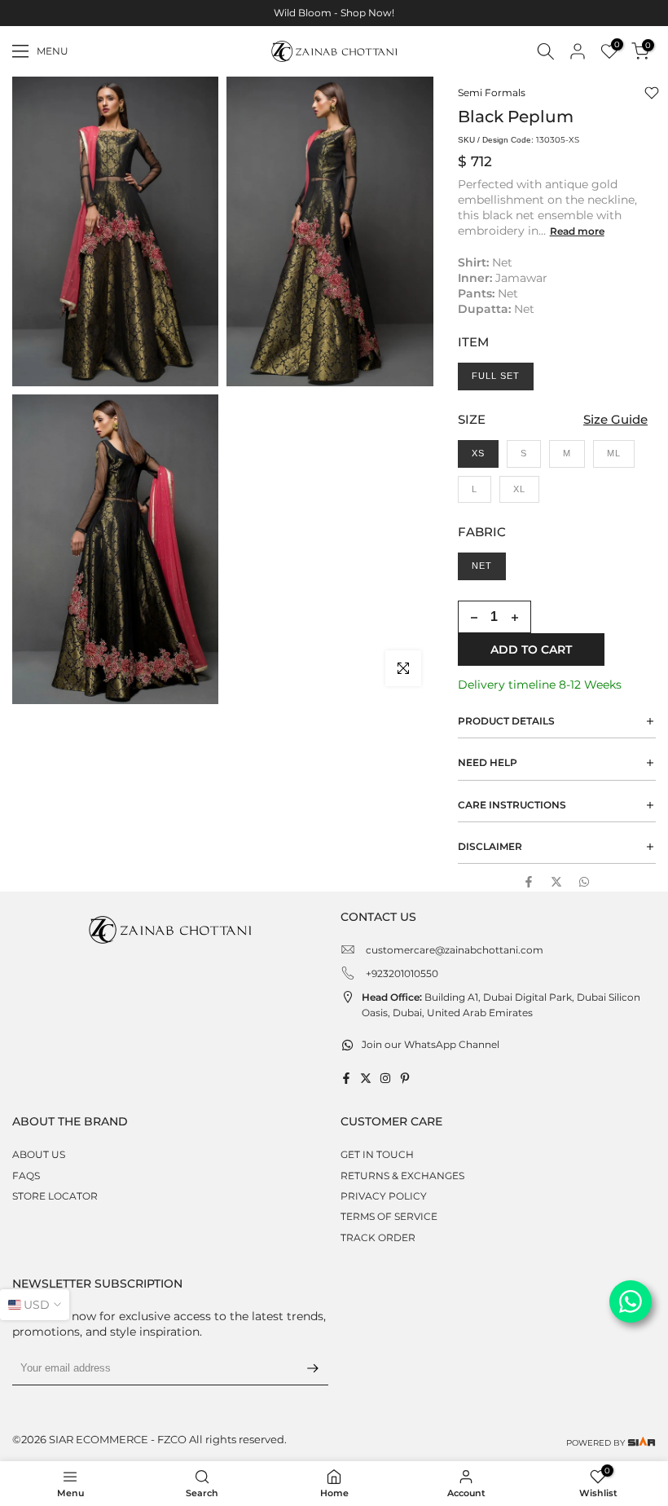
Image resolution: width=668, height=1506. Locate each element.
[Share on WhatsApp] (584, 882)
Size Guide (615, 419)
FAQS (26, 1175)
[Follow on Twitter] (365, 1078)
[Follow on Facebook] (346, 1078)
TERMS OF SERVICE (389, 1216)
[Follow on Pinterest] (405, 1078)
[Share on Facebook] (528, 882)
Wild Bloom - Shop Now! (334, 13)
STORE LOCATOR (55, 1196)
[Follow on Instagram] (385, 1078)
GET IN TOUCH (377, 1154)
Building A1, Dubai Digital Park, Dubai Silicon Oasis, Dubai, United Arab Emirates (501, 1005)
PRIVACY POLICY (384, 1196)
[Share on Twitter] (556, 882)
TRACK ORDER (378, 1237)
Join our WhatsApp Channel (430, 1044)
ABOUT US (38, 1154)
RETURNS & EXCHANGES (402, 1175)
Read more (577, 231)
